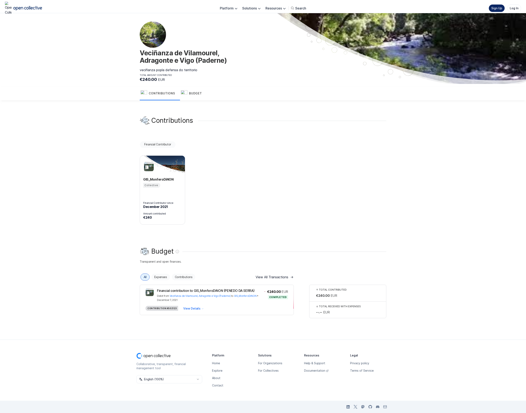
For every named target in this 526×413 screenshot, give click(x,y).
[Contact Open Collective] (385, 407)
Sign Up (496, 8)
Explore (217, 370)
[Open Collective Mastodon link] (363, 407)
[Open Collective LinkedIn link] (348, 407)
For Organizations (270, 363)
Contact (217, 385)
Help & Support (314, 363)
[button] (160, 93)
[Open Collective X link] (355, 407)
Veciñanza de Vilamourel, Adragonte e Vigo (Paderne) (200, 295)
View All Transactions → (274, 277)
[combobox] (169, 379)
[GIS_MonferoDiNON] (148, 167)
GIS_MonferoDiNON (245, 295)
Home (216, 363)
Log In (514, 8)
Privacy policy (359, 363)
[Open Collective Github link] (370, 407)
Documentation (314, 370)
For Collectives (268, 370)
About (216, 378)
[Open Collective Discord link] (378, 407)
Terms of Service (362, 370)
